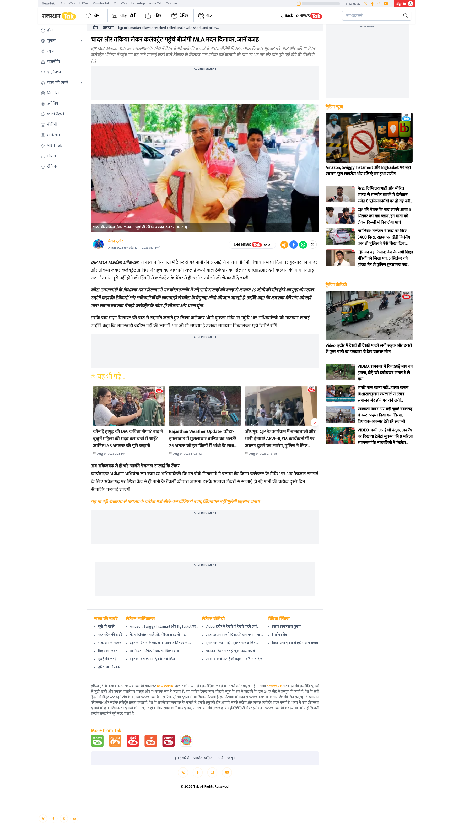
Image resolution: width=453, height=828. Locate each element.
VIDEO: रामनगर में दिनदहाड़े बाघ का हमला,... (234, 635)
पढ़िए (157, 15)
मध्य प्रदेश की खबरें (110, 635)
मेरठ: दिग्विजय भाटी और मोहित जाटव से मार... (158, 635)
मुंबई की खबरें (107, 659)
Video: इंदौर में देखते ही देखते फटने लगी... (233, 627)
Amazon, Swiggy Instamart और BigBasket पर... (164, 627)
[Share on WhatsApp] (303, 244)
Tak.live (171, 3)
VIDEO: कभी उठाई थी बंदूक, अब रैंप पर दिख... (235, 659)
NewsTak (48, 3)
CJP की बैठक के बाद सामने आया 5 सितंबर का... (160, 643)
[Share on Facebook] (293, 244)
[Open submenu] (81, 41)
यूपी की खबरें (106, 627)
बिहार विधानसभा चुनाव (286, 627)
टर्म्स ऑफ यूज (226, 758)
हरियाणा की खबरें (109, 667)
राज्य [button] (209, 15)
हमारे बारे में (182, 758)
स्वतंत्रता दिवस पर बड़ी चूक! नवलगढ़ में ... (232, 651)
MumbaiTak (101, 3)
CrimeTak (120, 3)
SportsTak (68, 3)
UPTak (83, 3)
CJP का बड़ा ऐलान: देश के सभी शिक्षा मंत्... (156, 659)
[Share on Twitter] (312, 244)
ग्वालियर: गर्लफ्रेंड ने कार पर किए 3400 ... (157, 651)
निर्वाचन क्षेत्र (279, 635)
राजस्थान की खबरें (109, 643)
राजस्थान (108, 27)
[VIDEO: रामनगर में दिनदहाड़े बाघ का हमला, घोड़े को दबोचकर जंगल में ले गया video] (340, 372)
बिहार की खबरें (107, 651)
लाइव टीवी (128, 15)
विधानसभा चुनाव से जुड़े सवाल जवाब (295, 643)
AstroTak (155, 3)
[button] (306, 16)
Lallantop (138, 3)
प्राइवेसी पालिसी (203, 758)
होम (96, 15)
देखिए (184, 15)
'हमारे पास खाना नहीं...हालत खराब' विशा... (232, 643)
